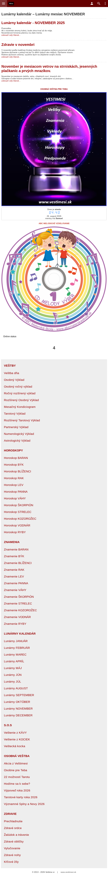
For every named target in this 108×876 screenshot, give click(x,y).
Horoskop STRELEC (17, 511)
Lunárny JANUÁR (16, 641)
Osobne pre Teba (15, 770)
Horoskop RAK (14, 478)
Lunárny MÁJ (13, 668)
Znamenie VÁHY (15, 590)
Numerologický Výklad (19, 433)
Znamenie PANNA (16, 583)
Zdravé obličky (14, 841)
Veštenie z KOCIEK (17, 739)
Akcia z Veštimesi (16, 763)
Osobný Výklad (14, 379)
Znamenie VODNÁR (17, 617)
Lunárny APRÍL (14, 661)
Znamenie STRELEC (18, 603)
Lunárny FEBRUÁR (17, 647)
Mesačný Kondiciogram (20, 406)
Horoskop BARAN (16, 457)
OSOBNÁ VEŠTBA (17, 756)
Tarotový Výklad (14, 413)
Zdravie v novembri (17, 44)
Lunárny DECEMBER (18, 715)
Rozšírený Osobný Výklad (21, 400)
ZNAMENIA (12, 542)
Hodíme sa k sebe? (17, 783)
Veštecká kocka (14, 746)
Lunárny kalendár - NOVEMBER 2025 (33, 23)
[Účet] (91, 3)
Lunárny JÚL (12, 681)
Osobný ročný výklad (18, 386)
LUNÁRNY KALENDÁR (20, 633)
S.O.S (8, 725)
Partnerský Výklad (16, 427)
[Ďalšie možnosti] (105, 3)
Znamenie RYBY (15, 623)
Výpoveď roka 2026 (17, 790)
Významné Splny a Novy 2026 (24, 804)
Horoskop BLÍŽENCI (17, 471)
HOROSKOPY (13, 450)
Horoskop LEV (13, 484)
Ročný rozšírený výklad (19, 393)
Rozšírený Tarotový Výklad (22, 420)
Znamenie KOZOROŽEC (20, 610)
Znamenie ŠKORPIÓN (19, 596)
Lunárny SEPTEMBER (19, 695)
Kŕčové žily (11, 861)
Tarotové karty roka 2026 (20, 797)
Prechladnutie (13, 821)
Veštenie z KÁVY (15, 732)
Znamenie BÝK (14, 556)
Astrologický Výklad (17, 440)
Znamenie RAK (14, 569)
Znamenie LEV (14, 576)
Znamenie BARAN (16, 549)
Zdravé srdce (13, 828)
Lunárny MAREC (15, 654)
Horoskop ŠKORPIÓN (18, 505)
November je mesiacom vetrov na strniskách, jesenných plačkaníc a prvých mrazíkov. (49, 68)
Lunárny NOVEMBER (18, 708)
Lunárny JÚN (13, 674)
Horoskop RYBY (15, 532)
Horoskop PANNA (16, 491)
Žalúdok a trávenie (16, 834)
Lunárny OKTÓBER (17, 701)
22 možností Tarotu (17, 777)
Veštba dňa (11, 373)
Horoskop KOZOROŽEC (20, 518)
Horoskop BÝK (14, 464)
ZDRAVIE (10, 813)
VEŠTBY (10, 365)
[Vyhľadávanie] (98, 3)
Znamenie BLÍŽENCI (18, 563)
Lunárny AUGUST (16, 688)
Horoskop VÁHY (15, 498)
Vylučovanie (12, 848)
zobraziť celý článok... (11, 35)
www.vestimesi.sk (68, 872)
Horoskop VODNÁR (17, 525)
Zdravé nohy (12, 855)
